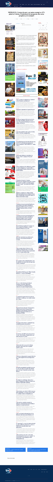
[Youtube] (29, 475)
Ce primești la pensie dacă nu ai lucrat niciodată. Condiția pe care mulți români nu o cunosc (25, 298)
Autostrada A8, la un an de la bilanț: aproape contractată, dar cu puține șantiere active (24, 346)
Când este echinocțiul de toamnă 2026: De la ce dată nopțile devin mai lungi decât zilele (26, 357)
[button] (47, 2)
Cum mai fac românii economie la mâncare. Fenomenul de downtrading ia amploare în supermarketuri (25, 404)
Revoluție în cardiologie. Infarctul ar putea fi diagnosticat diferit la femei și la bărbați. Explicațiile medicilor (25, 381)
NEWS (16, 140)
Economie (17, 366)
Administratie (17, 98)
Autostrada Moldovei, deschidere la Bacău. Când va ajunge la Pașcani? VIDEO (24, 157)
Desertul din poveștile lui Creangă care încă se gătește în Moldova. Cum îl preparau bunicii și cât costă (25, 227)
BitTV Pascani (11, 480)
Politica (17, 306)
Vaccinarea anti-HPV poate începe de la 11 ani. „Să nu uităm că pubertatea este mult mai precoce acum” (25, 335)
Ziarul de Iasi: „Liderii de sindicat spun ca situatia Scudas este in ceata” (14, 450)
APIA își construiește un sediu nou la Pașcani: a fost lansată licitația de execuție (24, 238)
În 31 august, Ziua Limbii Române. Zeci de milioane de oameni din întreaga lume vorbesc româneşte (25, 262)
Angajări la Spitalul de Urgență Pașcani (25, 109)
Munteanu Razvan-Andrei (17, 480)
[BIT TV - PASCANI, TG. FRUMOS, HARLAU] (6, 4)
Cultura (17, 165)
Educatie (17, 130)
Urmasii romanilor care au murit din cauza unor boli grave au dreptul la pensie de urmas (37, 450)
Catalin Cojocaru (18, 23)
